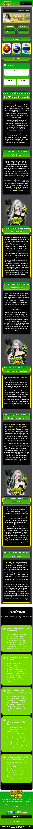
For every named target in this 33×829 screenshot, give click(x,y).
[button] (16, 3)
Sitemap (16, 821)
